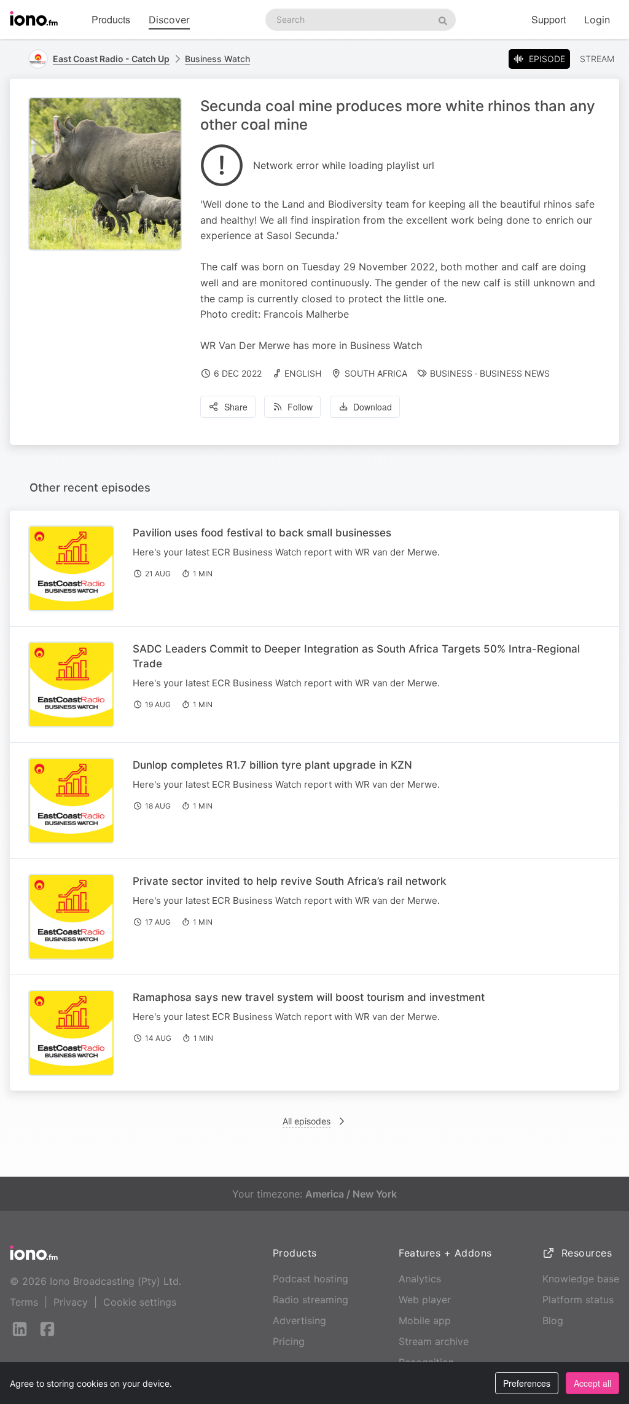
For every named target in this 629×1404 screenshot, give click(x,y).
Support (548, 19)
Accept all (592, 1383)
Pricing (289, 1341)
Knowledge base (580, 1279)
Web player (425, 1299)
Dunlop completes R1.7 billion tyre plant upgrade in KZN (272, 765)
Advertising (299, 1320)
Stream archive (434, 1341)
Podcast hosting (310, 1279)
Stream (597, 58)
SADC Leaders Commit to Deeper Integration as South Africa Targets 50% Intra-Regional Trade (356, 656)
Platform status (578, 1299)
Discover (169, 20)
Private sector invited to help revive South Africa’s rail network (289, 881)
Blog (552, 1320)
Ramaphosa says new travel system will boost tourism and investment (309, 997)
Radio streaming (310, 1299)
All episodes (306, 1121)
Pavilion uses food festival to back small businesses (262, 533)
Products (111, 19)
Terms (24, 1302)
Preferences (526, 1383)
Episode (547, 58)
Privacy (70, 1302)
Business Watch (217, 58)
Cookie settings (139, 1302)
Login (597, 20)
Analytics (420, 1279)
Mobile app (425, 1320)
